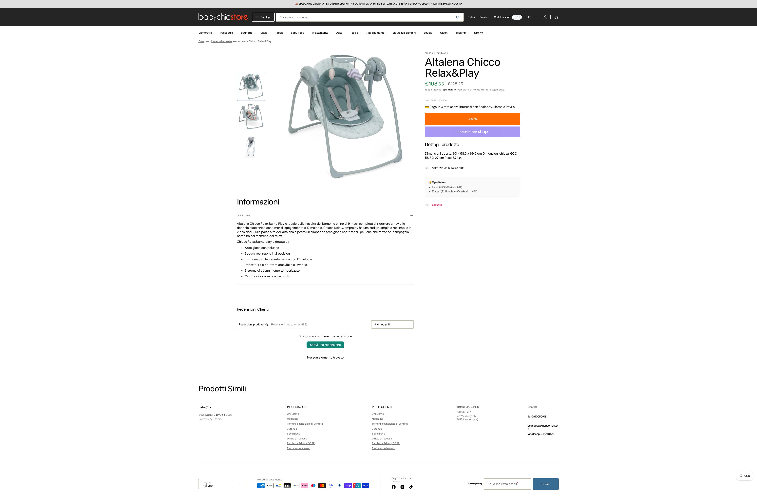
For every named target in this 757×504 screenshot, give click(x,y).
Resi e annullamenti (298, 448)
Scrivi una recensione (325, 345)
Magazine (292, 418)
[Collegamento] (378, 4)
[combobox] (370, 17)
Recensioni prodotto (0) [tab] (253, 324)
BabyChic (219, 415)
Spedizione (450, 89)
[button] (555, 17)
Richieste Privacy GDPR (301, 443)
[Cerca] (458, 17)
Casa (201, 41)
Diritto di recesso (297, 438)
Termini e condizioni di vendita (305, 423)
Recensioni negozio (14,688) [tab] (289, 324)
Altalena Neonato (221, 41)
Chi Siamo (293, 413)
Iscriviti (545, 484)
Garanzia (292, 428)
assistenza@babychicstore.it (543, 427)
